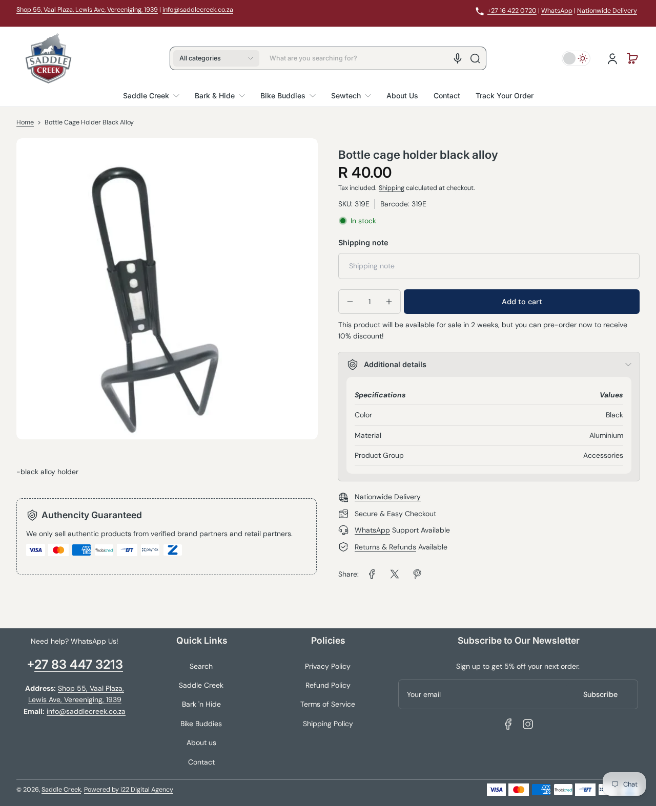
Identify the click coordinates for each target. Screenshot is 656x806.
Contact (201, 762)
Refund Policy (328, 685)
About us (201, 742)
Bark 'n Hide (201, 704)
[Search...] (475, 58)
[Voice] (457, 58)
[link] (372, 574)
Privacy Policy (328, 666)
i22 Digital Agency (146, 790)
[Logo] (48, 58)
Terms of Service (327, 704)
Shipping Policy (328, 723)
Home (25, 122)
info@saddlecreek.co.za (197, 10)
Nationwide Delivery (607, 11)
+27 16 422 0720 (512, 11)
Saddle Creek (201, 685)
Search (201, 666)
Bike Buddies (201, 723)
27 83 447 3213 (78, 664)
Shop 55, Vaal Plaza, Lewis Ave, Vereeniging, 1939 (87, 10)
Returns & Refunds (385, 547)
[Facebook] (508, 724)
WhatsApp (556, 11)
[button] (216, 58)
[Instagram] (528, 724)
